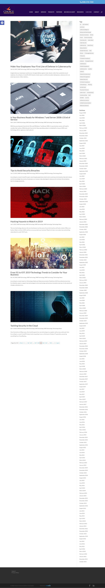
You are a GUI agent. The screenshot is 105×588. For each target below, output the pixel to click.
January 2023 (82, 222)
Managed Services (89, 61)
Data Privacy (90, 45)
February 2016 (83, 432)
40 (50, 343)
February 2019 (83, 341)
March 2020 (82, 308)
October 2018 (83, 351)
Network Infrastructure (85, 74)
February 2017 (83, 402)
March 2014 (82, 490)
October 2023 (83, 199)
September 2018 (83, 353)
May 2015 (81, 455)
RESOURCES (80, 12)
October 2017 (83, 381)
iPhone (81, 53)
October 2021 (83, 260)
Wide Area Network (84, 105)
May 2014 (81, 485)
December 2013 (83, 498)
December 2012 (83, 528)
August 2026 (82, 113)
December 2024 (83, 163)
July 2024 (81, 176)
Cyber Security (83, 42)
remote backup (90, 92)
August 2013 (82, 508)
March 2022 (82, 247)
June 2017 (82, 391)
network (82, 71)
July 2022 (81, 237)
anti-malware (85, 24)
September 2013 (83, 505)
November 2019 (83, 318)
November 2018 (83, 348)
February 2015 (83, 462)
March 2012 (82, 551)
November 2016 (83, 409)
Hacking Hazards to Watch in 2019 (26, 221)
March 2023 (82, 216)
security (87, 97)
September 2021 (83, 262)
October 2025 (83, 138)
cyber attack (90, 40)
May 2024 (81, 181)
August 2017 (82, 386)
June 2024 (82, 178)
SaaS (89, 95)
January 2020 (82, 313)
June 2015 (82, 452)
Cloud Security (83, 40)
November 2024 (83, 166)
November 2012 (83, 531)
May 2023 (81, 211)
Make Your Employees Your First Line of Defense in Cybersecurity (40, 66)
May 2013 (81, 516)
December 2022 (83, 224)
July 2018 (81, 358)
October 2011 (83, 561)
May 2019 (81, 333)
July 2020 (81, 298)
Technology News (57, 69)
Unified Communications (85, 103)
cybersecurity (83, 45)
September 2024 (83, 171)
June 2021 (82, 270)
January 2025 (82, 161)
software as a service (84, 100)
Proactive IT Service (84, 89)
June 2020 (82, 300)
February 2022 (83, 249)
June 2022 (82, 239)
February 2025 (83, 158)
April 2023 (82, 214)
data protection (83, 48)
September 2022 (83, 232)
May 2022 (81, 242)
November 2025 (83, 135)
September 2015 (83, 445)
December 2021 (83, 254)
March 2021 (82, 277)
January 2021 (82, 282)
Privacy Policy (15, 572)
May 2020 (81, 303)
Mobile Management (84, 66)
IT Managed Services (89, 53)
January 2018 (82, 374)
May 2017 (81, 394)
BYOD (91, 34)
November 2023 (83, 196)
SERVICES (43, 12)
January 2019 (82, 343)
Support (14, 571)
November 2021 (83, 257)
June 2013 (82, 513)
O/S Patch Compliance (85, 82)
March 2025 (82, 156)
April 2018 (82, 366)
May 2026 (81, 120)
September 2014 (83, 475)
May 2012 (81, 546)
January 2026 (82, 130)
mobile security (83, 69)
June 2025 (82, 148)
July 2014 (81, 480)
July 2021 (81, 267)
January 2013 (82, 526)
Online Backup (83, 84)
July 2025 (81, 145)
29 (35, 343)
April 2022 (82, 244)
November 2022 (83, 227)
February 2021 (83, 280)
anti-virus (82, 27)
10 (28, 343)
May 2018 (81, 363)
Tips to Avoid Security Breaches (25, 170)
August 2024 (82, 173)
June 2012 (82, 544)
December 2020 (83, 285)
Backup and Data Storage (85, 32)
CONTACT (96, 12)
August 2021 (82, 265)
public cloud (82, 92)
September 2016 (83, 414)
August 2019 (82, 325)
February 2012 (83, 554)
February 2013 (83, 523)
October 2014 (83, 473)
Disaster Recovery (84, 50)
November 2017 (83, 379)
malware (82, 61)
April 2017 (82, 396)
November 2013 (83, 500)
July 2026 (81, 115)
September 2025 (83, 140)
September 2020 (83, 293)
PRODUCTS (51, 12)
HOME (31, 12)
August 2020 (82, 295)
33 (46, 343)
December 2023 (83, 194)
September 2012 (83, 536)
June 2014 (82, 483)
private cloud (83, 87)
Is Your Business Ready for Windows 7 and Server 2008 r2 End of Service (40, 118)
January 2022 (82, 252)
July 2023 (81, 206)
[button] (2, 23)
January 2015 (82, 465)
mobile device (83, 63)
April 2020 (82, 305)
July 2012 (81, 541)
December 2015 (83, 437)
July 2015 (81, 450)
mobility (90, 69)
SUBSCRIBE (89, 12)
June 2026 (82, 118)
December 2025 (83, 133)
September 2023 (83, 201)
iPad (90, 50)
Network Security (84, 79)
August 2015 (82, 447)
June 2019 (82, 331)
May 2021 (81, 272)
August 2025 (82, 143)
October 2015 (83, 442)
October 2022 (83, 229)
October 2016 (83, 412)
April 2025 (82, 153)
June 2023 (82, 209)
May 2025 (81, 150)
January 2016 (82, 435)
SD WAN (82, 97)
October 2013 (83, 503)
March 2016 (82, 429)
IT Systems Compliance (85, 58)
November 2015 (83, 440)
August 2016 (82, 417)
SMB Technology (22, 69)
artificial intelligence (84, 29)
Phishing (90, 84)
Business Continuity (84, 34)
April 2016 (82, 427)
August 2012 (82, 538)
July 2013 (81, 511)
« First (20, 343)
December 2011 (83, 559)
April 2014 (82, 488)
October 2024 (83, 168)
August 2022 (82, 234)
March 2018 (82, 369)
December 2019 (83, 315)
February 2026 (83, 128)
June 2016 (82, 422)
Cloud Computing (88, 37)
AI (80, 24)
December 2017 (83, 376)
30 (38, 343)
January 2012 (82, 556)
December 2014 (83, 467)
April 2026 (82, 123)
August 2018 (82, 356)
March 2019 (82, 338)
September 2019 (83, 323)
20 (31, 343)
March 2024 (82, 186)
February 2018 (83, 371)
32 (43, 343)
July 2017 (81, 389)
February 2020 (83, 310)
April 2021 (82, 275)
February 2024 (83, 189)
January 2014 (82, 495)
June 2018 (82, 361)
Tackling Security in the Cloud (24, 325)
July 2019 (81, 328)
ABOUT (37, 12)
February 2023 (83, 219)
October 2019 (83, 320)
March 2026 (82, 125)
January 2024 (82, 191)
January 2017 (82, 404)
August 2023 (82, 204)
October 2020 (83, 290)
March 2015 (82, 460)
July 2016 (81, 419)
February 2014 (83, 493)
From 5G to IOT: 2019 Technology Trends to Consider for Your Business (38, 273)
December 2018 (83, 346)
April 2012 (82, 549)
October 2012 (83, 533)
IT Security (82, 55)
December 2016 (83, 407)
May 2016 (81, 424)
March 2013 (82, 521)
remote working (83, 95)
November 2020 (83, 287)
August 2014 (82, 478)
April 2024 (82, 184)
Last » (58, 343)
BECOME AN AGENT (69, 12)
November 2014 (83, 470)
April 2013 (82, 518)
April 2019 (82, 336)
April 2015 (82, 457)
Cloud (81, 37)
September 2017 (83, 384)
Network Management (85, 76)
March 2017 (82, 399)
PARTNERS (59, 12)
